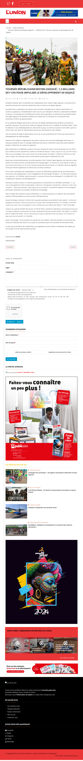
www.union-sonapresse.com (45, 695)
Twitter (8, 733)
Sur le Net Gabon (35, 487)
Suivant (73, 247)
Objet (8, 268)
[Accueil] (16, 12)
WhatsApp (10, 742)
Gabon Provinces (35, 470)
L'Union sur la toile (14, 650)
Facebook (10, 730)
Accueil (8, 28)
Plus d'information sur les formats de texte (58, 289)
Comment (10, 272)
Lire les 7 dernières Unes (25, 372)
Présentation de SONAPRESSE (37, 649)
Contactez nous (12, 717)
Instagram (9, 736)
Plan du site (11, 715)
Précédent (9, 247)
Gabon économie (35, 505)
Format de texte (13, 290)
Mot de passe (11, 343)
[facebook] (12, 3)
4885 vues (45, 99)
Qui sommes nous (13, 706)
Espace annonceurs (14, 712)
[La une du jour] (11, 372)
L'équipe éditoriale (13, 709)
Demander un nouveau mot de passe (60, 352)
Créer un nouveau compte (23, 352)
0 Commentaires (32, 99)
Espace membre (26, 4)
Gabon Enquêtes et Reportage (39, 522)
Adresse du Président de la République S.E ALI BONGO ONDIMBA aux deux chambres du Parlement (65, 647)
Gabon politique (18, 28)
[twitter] (8, 3)
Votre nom (10, 263)
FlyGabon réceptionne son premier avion (42, 507)
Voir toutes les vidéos (67, 658)
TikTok (9, 739)
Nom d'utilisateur (12, 335)
